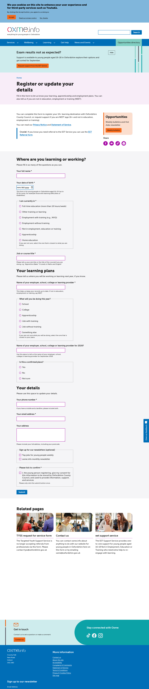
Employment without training (35, 223)
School (25, 304)
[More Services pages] (18, 42)
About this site (58, 660)
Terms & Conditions (60, 670)
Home (19, 78)
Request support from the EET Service (32, 66)
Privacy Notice (40, 125)
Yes (23, 367)
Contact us (19, 640)
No (23, 373)
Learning (47, 42)
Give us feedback (146, 432)
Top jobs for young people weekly (38, 455)
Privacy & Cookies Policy (62, 673)
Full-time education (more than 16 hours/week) (44, 206)
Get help (65, 42)
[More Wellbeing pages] (36, 42)
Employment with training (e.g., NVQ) (39, 217)
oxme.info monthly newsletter (36, 459)
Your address (23, 426)
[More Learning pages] (54, 42)
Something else (29, 332)
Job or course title (25, 253)
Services (11, 42)
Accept (11, 17)
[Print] (124, 143)
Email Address (12, 687)
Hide (111, 52)
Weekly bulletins (113, 130)
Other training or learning (34, 212)
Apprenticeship (29, 234)
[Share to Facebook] (105, 143)
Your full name (23, 171)
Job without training (31, 326)
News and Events (82, 42)
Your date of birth (25, 183)
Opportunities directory (129, 42)
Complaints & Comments (62, 665)
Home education (30, 240)
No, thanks (44, 18)
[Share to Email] (111, 143)
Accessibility (57, 663)
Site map (56, 675)
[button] (117, 143)
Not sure (26, 378)
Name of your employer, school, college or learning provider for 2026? (50, 345)
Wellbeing (28, 42)
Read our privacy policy (28, 18)
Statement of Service (61, 125)
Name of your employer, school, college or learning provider (45, 282)
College (25, 310)
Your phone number (26, 399)
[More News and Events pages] (93, 42)
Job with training (30, 321)
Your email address (26, 414)
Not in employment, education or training (41, 229)
